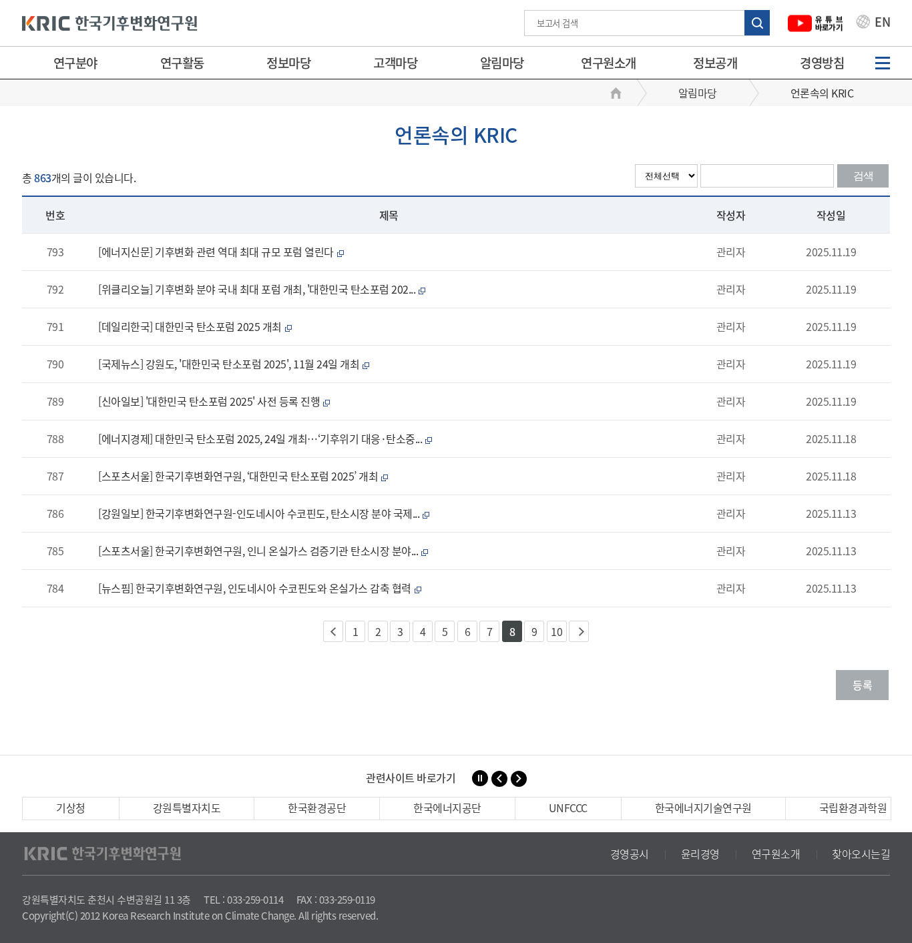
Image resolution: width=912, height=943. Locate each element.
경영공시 (629, 854)
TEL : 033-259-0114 (243, 899)
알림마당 (502, 62)
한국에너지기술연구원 (703, 808)
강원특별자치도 (187, 808)
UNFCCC (568, 808)
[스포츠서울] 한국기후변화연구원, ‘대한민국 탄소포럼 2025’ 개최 (243, 476)
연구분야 (75, 62)
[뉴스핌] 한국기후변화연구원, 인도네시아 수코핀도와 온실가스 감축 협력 (259, 588)
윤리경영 (700, 854)
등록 (862, 685)
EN (881, 23)
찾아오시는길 (861, 854)
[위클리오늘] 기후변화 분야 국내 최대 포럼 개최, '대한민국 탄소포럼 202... (261, 289)
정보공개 (715, 62)
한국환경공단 (317, 808)
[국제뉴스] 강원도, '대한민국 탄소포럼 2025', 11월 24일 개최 (233, 364)
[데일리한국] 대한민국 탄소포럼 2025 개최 (194, 326)
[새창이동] (815, 23)
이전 (333, 631)
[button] (499, 779)
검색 (863, 176)
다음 (579, 631)
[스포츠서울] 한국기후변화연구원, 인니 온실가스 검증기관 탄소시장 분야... (263, 551)
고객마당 (395, 62)
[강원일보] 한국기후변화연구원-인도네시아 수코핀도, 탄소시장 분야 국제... (263, 513)
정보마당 (288, 62)
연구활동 (182, 62)
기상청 (70, 808)
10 (556, 631)
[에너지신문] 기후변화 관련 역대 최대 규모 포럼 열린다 (220, 252)
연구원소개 (608, 62)
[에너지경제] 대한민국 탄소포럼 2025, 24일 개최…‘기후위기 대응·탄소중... (265, 438)
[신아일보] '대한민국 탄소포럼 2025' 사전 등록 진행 (214, 401)
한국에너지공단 (447, 808)
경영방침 (822, 62)
